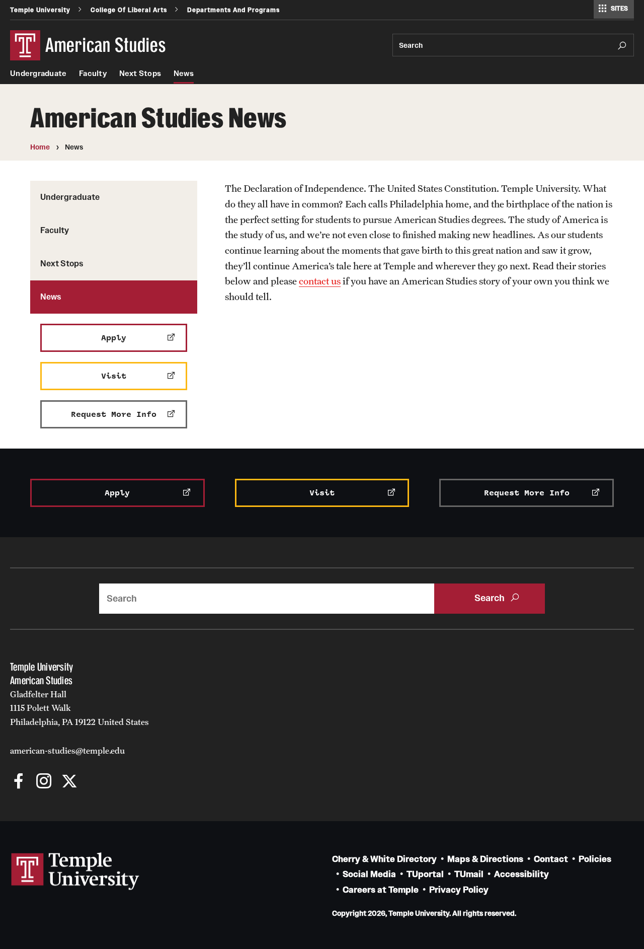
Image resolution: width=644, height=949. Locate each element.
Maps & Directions (485, 859)
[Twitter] (69, 782)
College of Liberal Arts (129, 10)
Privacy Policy (459, 890)
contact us (320, 280)
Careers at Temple (381, 890)
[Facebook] (19, 782)
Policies (595, 859)
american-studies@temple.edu (67, 751)
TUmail (469, 874)
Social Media (369, 874)
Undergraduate (38, 73)
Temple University (40, 10)
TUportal (425, 874)
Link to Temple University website (75, 871)
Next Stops (140, 73)
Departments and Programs (233, 10)
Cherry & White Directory (384, 859)
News (184, 73)
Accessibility (521, 874)
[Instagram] (44, 782)
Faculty (93, 73)
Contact (551, 859)
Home (40, 147)
